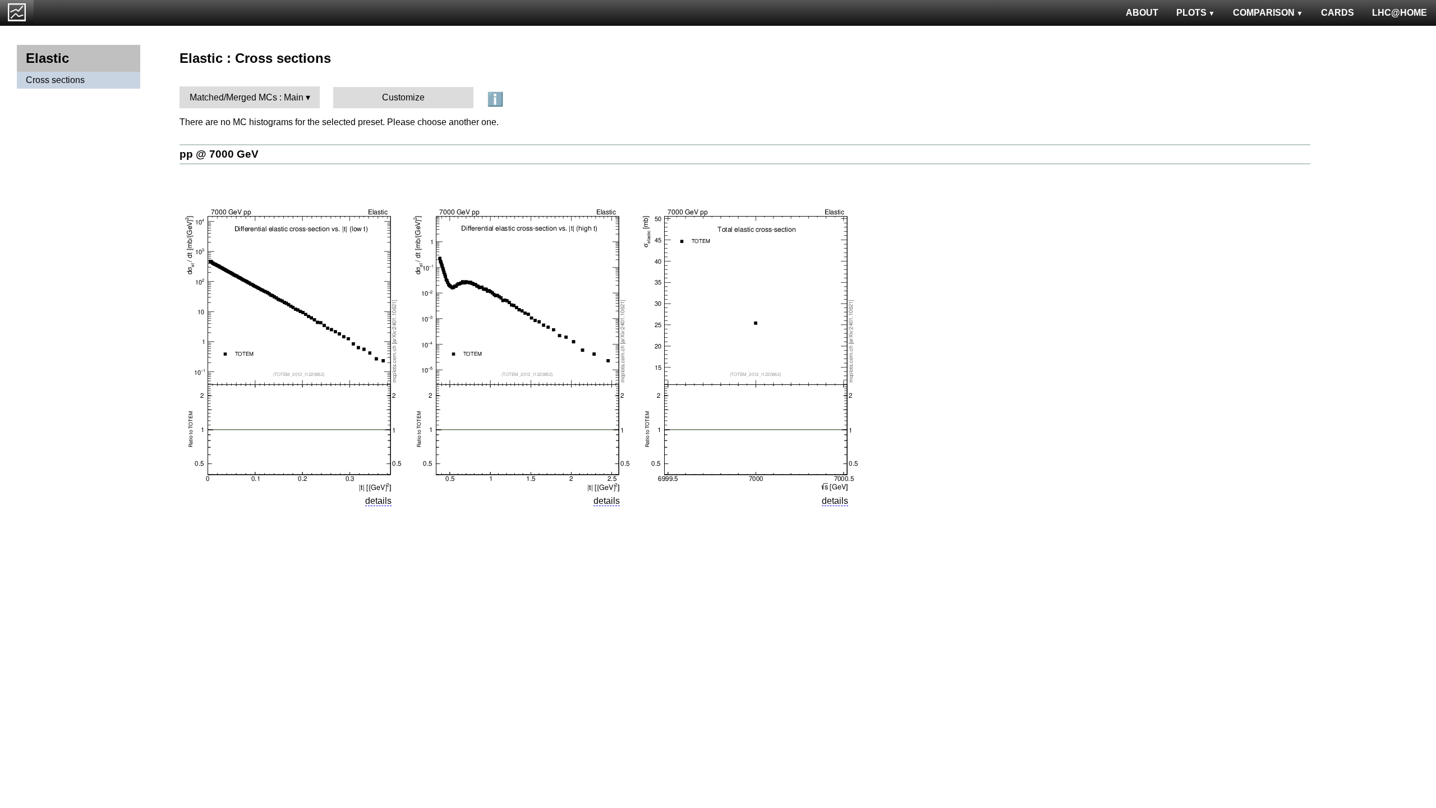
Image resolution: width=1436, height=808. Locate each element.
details (378, 501)
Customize (403, 97)
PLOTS (1191, 12)
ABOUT (1142, 12)
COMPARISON (1264, 12)
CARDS (1337, 12)
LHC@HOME (1399, 12)
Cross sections (55, 80)
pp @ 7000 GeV (219, 154)
